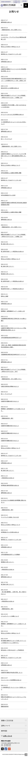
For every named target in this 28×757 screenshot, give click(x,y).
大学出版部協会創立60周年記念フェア (11, 337)
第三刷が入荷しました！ (7, 584)
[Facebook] (6, 749)
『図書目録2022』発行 (7, 509)
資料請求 (25, 1)
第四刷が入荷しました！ (7, 562)
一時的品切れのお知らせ (7, 478)
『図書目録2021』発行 (7, 608)
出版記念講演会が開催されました (10, 386)
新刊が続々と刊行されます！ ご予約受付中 (12, 650)
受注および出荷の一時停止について (10, 46)
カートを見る (21, 5)
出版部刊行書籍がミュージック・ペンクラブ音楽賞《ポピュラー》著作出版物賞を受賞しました (13, 156)
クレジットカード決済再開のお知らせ (11, 680)
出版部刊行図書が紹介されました (10, 401)
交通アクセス (17, 2)
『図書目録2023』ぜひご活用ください (11, 379)
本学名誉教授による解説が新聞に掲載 (11, 173)
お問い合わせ (17, 1)
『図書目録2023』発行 (7, 418)
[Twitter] (2, 749)
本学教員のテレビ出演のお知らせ (10, 532)
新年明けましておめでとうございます (11, 54)
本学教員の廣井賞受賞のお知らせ (10, 485)
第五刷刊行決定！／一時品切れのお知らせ (12, 288)
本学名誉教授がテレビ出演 (8, 195)
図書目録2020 (4, 706)
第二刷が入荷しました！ (7, 244)
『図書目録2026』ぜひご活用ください (11, 29)
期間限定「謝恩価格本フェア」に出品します (13, 311)
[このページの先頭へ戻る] (26, 754)
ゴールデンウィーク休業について (10, 616)
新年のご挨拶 (4, 296)
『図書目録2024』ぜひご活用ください (11, 227)
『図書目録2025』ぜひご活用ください (11, 146)
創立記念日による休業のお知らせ (10, 88)
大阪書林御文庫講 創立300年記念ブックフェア (13, 354)
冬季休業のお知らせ (6, 61)
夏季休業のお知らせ (6, 22)
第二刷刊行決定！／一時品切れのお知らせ (12, 251)
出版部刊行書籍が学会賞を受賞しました (11, 672)
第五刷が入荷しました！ (7, 274)
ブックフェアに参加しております (10, 517)
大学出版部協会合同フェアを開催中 (10, 554)
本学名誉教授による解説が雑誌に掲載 (11, 212)
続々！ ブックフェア (6, 139)
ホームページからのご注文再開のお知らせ (12, 114)
